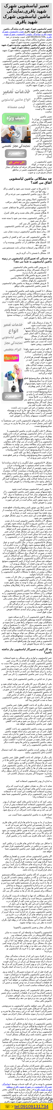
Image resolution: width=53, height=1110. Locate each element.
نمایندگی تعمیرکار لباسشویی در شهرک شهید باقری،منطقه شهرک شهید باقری (27, 1087)
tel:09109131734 (31, 1106)
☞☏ (26, 1106)
